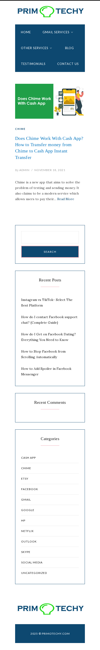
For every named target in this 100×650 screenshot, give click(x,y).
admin (22, 170)
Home (26, 32)
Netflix (27, 531)
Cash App (28, 457)
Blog (69, 48)
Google (27, 510)
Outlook (29, 541)
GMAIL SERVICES (56, 32)
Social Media (32, 562)
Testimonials (33, 64)
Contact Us (68, 64)
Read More (65, 199)
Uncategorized (34, 573)
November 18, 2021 (49, 170)
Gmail (26, 499)
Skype (25, 552)
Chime (20, 128)
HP (23, 520)
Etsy (24, 478)
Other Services (34, 48)
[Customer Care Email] (50, 11)
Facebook (29, 489)
